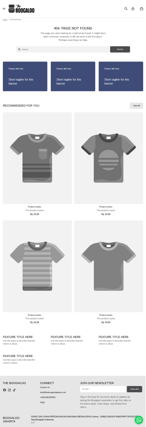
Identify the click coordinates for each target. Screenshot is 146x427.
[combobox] (62, 49)
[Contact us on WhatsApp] (136, 420)
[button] (4, 9)
